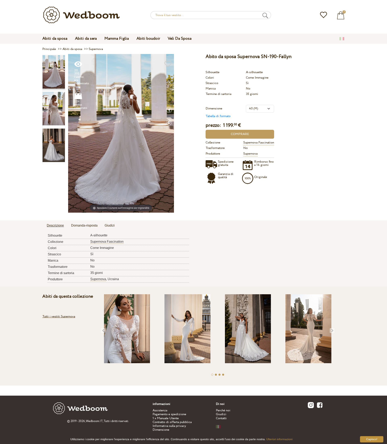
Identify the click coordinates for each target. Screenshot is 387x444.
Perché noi (223, 410)
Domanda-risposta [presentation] (84, 225)
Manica (211, 88)
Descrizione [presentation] (55, 225)
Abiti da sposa (54, 39)
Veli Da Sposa (179, 39)
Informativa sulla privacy (169, 426)
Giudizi (221, 414)
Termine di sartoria (218, 94)
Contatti (221, 418)
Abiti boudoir (148, 39)
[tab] (55, 226)
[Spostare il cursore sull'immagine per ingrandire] (121, 133)
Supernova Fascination (258, 142)
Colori (210, 78)
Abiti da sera (86, 39)
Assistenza (160, 410)
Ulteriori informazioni (279, 439)
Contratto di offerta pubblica (172, 422)
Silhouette (213, 72)
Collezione (213, 143)
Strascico (212, 83)
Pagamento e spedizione (169, 414)
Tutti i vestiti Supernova (58, 316)
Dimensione (214, 108)
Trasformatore (215, 148)
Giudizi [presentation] (110, 225)
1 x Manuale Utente (166, 418)
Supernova (250, 153)
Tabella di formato (218, 116)
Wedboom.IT (94, 421)
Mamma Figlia (116, 39)
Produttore (213, 154)
